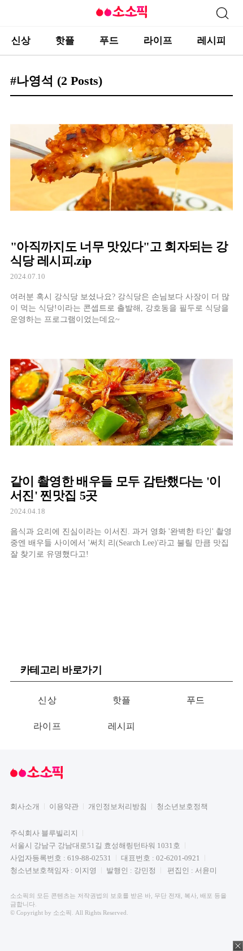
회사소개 (25, 806)
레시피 (211, 40)
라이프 (158, 40)
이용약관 (64, 806)
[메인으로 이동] (121, 16)
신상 (21, 40)
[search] (222, 13)
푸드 (109, 40)
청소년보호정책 (182, 806)
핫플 (65, 40)
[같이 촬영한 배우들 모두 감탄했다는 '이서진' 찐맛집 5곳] (121, 450)
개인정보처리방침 (117, 806)
